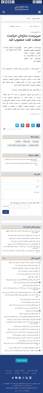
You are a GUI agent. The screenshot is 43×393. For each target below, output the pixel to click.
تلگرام (9, 1)
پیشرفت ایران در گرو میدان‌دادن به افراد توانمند (25, 326)
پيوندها (17, 373)
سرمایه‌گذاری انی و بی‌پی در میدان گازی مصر (26, 308)
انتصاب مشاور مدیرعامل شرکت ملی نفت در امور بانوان (24, 238)
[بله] (16, 378)
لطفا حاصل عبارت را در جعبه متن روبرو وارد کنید (25, 203)
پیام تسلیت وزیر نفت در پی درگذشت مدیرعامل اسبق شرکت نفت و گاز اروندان (20, 247)
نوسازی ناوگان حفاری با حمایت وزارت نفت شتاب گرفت (23, 305)
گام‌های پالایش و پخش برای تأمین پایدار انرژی (25, 282)
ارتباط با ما (25, 373)
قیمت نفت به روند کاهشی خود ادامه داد (27, 274)
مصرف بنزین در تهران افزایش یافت (29, 299)
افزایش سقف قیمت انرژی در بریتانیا (28, 314)
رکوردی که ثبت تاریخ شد (31, 311)
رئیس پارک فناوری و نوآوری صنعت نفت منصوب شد (24, 241)
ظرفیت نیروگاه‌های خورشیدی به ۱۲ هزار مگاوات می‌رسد (23, 348)
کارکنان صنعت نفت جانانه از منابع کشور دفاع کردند (25, 268)
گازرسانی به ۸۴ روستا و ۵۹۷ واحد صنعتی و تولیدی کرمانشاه (22, 338)
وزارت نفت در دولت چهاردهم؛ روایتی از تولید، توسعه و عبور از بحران (20, 292)
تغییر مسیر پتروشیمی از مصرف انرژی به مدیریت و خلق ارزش (22, 332)
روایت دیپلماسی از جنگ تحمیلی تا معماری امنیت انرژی (23, 262)
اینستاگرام (13, 1)
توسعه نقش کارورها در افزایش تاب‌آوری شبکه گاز (25, 335)
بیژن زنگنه (26, 141)
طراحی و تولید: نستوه (20, 391)
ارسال (5, 212)
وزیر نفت (35, 141)
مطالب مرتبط (34, 155)
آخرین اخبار (35, 258)
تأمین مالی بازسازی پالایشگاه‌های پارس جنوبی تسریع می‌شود (22, 279)
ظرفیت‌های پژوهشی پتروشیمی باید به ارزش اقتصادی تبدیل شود (21, 316)
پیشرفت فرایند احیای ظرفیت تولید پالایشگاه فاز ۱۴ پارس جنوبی (21, 350)
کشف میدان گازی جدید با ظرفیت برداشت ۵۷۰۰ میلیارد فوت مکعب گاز (20, 251)
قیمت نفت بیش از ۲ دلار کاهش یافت (28, 341)
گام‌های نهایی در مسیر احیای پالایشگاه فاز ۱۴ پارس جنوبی (23, 244)
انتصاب (18, 141)
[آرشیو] (30, 378)
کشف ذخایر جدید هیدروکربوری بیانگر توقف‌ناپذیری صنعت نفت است (21, 295)
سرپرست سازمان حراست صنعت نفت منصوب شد (24, 38)
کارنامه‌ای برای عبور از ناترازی (30, 285)
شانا (21, 8)
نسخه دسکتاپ (21, 360)
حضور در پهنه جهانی (33, 277)
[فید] (26, 378)
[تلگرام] (19, 378)
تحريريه (34, 373)
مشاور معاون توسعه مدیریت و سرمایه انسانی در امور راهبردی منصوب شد (21, 160)
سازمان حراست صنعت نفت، (17, 145)
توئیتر (2, 1)
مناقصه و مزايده (19, 370)
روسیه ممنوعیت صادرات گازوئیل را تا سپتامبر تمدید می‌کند (22, 329)
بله (6, 1)
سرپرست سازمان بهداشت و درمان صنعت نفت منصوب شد (23, 235)
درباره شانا (8, 370)
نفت (28, 18)
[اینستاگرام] (23, 378)
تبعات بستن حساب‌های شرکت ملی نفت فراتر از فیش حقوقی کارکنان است (22, 231)
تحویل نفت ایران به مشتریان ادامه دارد (28, 271)
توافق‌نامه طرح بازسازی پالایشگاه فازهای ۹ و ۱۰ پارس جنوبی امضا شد (21, 344)
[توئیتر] (12, 378)
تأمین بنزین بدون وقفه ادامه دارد (29, 302)
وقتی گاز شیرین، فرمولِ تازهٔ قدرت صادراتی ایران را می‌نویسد (22, 319)
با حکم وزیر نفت (35, 32)
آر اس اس (8, 373)
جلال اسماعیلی (33, 145)
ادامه (3, 258)
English (39, 2)
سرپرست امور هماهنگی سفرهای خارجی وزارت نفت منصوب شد (21, 164)
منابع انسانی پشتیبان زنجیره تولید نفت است (26, 265)
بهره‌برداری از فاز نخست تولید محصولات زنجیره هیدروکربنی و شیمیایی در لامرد (22, 322)
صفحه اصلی (36, 18)
